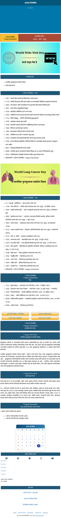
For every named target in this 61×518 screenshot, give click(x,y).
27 (34, 445)
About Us (45, 512)
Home (14, 512)
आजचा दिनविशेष (30, 3)
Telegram (3, 471)
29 (42, 445)
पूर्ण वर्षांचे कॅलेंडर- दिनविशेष (15, 314)
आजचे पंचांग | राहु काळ (30, 492)
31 (22, 449)
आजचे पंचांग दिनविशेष (15, 318)
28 (38, 446)
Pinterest (3, 464)
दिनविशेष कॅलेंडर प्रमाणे (30, 505)
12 (30, 439)
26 (30, 445)
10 (22, 439)
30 (18, 449)
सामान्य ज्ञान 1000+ (45, 318)
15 (42, 439)
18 (26, 442)
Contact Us (38, 512)
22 (42, 442)
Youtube (3, 474)
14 (38, 439)
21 (38, 442)
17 (22, 442)
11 (26, 439)
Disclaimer (30, 512)
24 (22, 445)
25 (26, 445)
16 (18, 442)
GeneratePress (39, 515)
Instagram (3, 467)
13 (34, 439)
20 (34, 442)
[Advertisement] (30, 22)
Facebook (3, 460)
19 (30, 442)
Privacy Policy (22, 512)
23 (18, 445)
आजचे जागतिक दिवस (45, 314)
